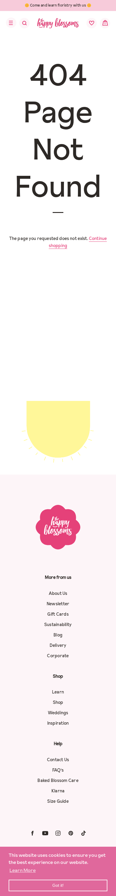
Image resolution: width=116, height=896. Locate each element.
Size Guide (58, 801)
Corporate (58, 656)
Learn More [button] (23, 870)
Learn (58, 692)
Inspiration (58, 723)
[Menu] (9, 22)
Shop (58, 702)
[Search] (20, 24)
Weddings (58, 713)
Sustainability (58, 625)
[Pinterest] (71, 832)
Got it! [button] (58, 885)
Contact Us (58, 760)
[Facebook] (32, 832)
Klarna (58, 791)
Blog (58, 635)
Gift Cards (58, 614)
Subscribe (58, 452)
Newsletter (58, 604)
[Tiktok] (84, 832)
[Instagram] (58, 832)
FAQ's (58, 770)
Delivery (58, 645)
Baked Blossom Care (58, 780)
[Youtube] (45, 832)
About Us (58, 593)
